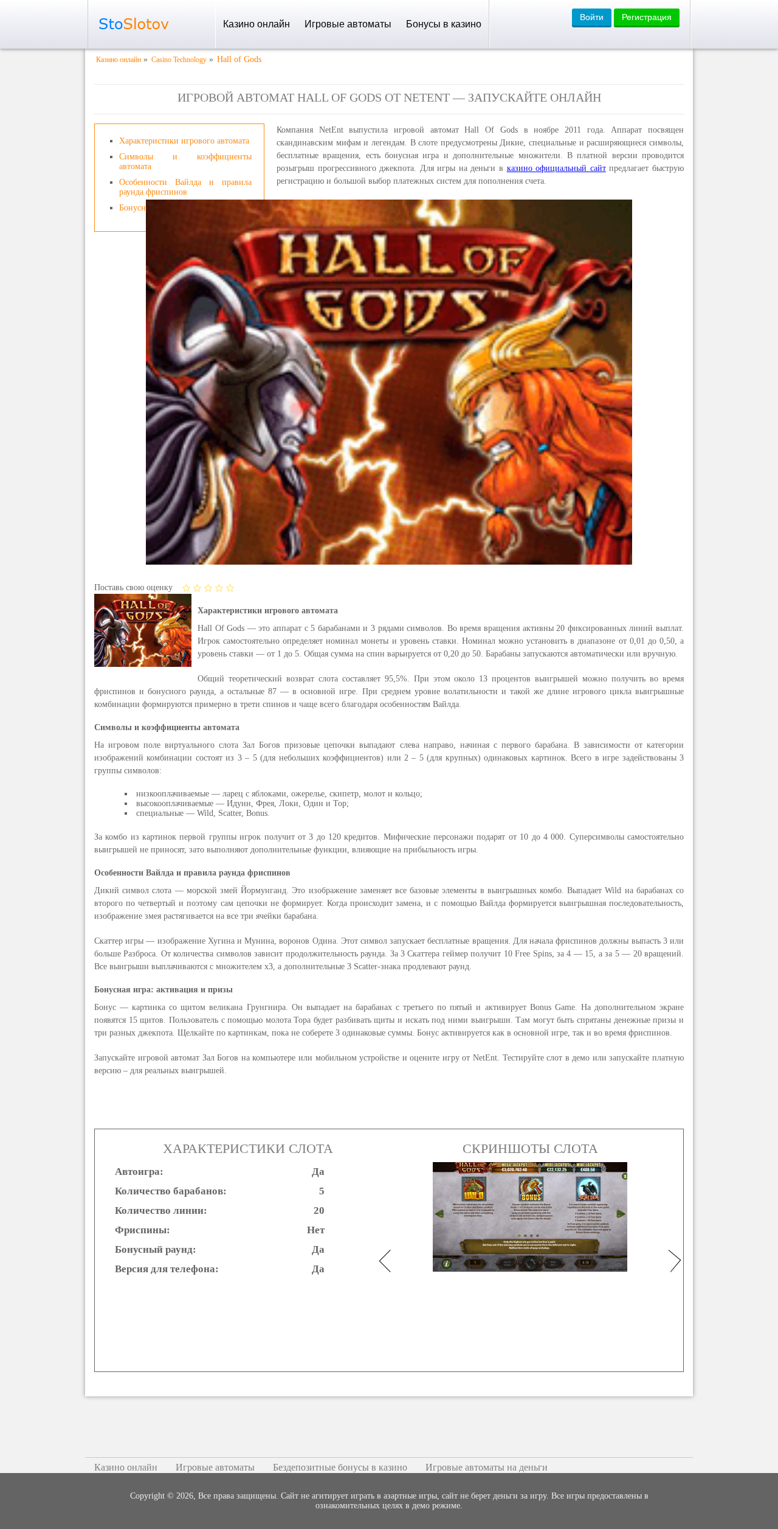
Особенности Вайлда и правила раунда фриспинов (185, 187)
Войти (592, 17)
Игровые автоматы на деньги (486, 1467)
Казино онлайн (256, 24)
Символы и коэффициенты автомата (185, 161)
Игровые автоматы (348, 24)
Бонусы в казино (443, 24)
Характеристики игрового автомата (184, 140)
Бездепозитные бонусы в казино (340, 1467)
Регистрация (647, 17)
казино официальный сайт (556, 168)
